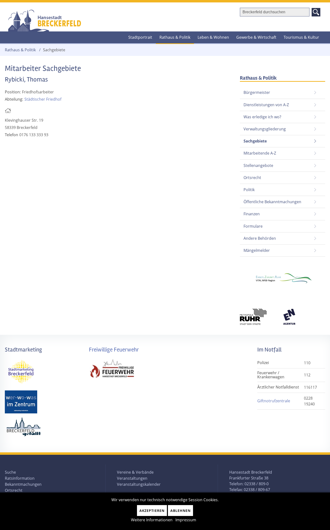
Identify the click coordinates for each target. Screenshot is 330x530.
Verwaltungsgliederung (265, 129)
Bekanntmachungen (23, 484)
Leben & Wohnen (213, 37)
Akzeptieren (152, 510)
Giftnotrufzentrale (273, 400)
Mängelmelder (257, 250)
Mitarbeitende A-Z (260, 153)
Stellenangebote (258, 165)
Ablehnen (180, 510)
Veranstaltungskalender (139, 484)
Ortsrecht (252, 177)
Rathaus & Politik (174, 37)
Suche (10, 472)
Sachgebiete (253, 139)
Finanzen (252, 213)
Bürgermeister (257, 92)
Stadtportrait (140, 37)
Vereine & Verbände (135, 472)
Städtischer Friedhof (42, 99)
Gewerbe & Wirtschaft (256, 37)
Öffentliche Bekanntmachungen (272, 201)
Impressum (185, 520)
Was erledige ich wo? (262, 116)
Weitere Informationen (151, 520)
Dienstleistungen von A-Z (266, 104)
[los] (316, 12)
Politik (249, 189)
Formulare (253, 226)
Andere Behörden (260, 238)
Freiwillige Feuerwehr (114, 349)
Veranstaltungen (132, 478)
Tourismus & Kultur (301, 37)
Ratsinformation (20, 478)
